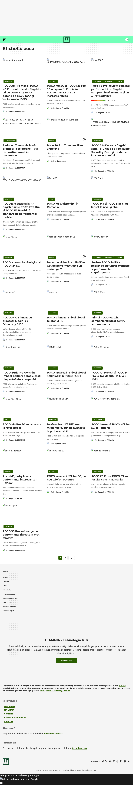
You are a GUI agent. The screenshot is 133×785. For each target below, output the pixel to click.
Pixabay (58, 691)
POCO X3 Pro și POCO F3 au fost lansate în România (109, 478)
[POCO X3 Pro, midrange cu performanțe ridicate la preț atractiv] (22, 515)
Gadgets (8, 81)
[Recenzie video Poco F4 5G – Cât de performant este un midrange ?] (66, 247)
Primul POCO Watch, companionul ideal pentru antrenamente (108, 321)
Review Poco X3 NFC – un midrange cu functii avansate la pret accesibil (66, 428)
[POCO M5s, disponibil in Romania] (66, 188)
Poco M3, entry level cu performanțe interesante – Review (20, 480)
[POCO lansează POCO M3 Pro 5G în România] (110, 409)
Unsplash (50, 691)
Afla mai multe (66, 660)
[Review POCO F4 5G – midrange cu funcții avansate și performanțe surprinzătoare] (110, 247)
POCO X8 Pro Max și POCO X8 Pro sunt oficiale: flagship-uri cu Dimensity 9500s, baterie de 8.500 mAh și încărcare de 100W (22, 92)
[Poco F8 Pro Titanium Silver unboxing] (66, 130)
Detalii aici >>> (79, 748)
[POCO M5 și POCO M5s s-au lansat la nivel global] (110, 188)
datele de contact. (53, 733)
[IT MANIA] (66, 39)
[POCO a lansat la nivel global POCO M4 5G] (22, 247)
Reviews (119, 81)
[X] (106, 761)
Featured (97, 81)
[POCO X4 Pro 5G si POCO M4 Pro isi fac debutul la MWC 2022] (110, 357)
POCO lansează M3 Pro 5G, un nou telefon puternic (66, 478)
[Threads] (125, 761)
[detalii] (122, 686)
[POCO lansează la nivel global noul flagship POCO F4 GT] (66, 357)
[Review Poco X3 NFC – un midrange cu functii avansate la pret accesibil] (66, 409)
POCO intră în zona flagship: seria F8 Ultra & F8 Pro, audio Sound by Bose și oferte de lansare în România (110, 150)
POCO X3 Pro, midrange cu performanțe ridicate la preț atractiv (21, 535)
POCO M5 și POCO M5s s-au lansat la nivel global (109, 205)
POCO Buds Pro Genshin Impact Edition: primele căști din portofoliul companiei (22, 376)
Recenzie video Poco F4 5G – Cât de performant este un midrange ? (66, 266)
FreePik (66, 691)
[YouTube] (110, 761)
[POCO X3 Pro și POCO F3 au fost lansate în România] (110, 461)
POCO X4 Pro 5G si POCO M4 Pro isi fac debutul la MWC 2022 (110, 376)
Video (51, 141)
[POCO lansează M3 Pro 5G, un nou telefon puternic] (66, 461)
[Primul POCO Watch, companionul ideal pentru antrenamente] (110, 302)
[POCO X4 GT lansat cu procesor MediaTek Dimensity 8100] (22, 302)
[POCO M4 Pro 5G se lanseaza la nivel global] (22, 409)
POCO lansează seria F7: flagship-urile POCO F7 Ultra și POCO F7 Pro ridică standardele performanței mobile (21, 210)
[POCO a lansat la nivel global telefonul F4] (66, 302)
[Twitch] (121, 761)
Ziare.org (8, 721)
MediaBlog (9, 706)
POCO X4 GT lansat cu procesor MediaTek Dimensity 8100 (17, 321)
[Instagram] (114, 761)
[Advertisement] (66, 18)
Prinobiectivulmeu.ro (15, 717)
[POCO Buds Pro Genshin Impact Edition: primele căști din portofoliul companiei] (22, 357)
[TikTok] (117, 761)
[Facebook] (103, 761)
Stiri (51, 199)
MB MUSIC (9, 710)
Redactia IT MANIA (17, 111)
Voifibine (8, 713)
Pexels (42, 691)
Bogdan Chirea (104, 113)
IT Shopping (10, 141)
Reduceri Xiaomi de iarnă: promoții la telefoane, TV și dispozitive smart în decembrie (20, 150)
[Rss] (128, 761)
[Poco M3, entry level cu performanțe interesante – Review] (22, 461)
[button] (5, 40)
